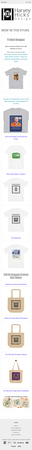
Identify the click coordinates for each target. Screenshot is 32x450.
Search (16, 426)
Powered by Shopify (25, 439)
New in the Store (16, 434)
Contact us (16, 432)
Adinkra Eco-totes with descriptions (16, 284)
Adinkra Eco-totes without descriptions (16, 318)
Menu (5, 2)
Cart (29, 2)
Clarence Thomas (16, 54)
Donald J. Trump (19, 57)
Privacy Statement (16, 428)
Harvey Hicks (15, 439)
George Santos (15, 59)
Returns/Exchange (16, 430)
